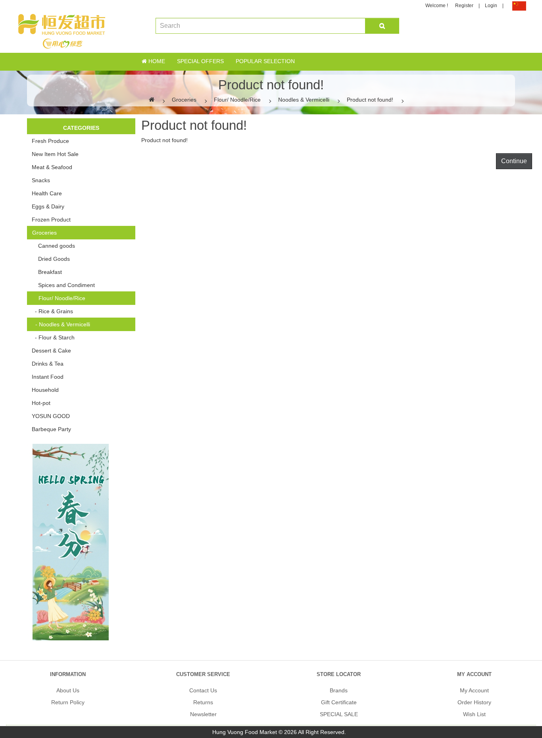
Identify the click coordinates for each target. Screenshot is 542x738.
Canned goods (53, 246)
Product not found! (370, 99)
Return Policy (68, 702)
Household (45, 390)
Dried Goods (51, 259)
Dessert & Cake (51, 350)
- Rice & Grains (52, 311)
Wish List (474, 714)
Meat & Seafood (52, 167)
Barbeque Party (51, 429)
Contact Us (203, 690)
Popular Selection (265, 61)
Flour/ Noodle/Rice (237, 99)
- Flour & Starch (53, 337)
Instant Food (47, 377)
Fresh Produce (50, 141)
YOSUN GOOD (51, 416)
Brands (339, 690)
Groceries (184, 99)
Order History (474, 702)
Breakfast (47, 272)
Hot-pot (41, 403)
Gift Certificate (339, 702)
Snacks (41, 180)
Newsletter (203, 714)
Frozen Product (51, 219)
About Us (67, 690)
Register (464, 5)
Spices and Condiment (63, 285)
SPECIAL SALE (339, 714)
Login (491, 5)
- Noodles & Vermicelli (61, 324)
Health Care (47, 193)
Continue (514, 161)
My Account (474, 690)
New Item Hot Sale (55, 154)
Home (156, 61)
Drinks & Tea (47, 363)
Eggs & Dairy (48, 206)
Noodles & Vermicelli (303, 99)
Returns (203, 702)
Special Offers (200, 61)
